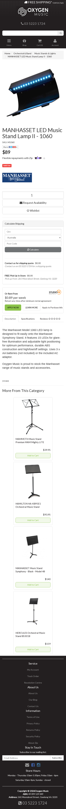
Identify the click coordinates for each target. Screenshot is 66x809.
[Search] (61, 33)
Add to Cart (33, 455)
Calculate (34, 249)
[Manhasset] (33, 177)
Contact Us (33, 706)
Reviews (44, 318)
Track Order (33, 676)
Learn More (31, 307)
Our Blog (33, 699)
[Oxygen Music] (33, 10)
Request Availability (34, 202)
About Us (33, 693)
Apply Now (13, 307)
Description (10, 318)
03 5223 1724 (34, 803)
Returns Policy (33, 730)
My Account (33, 669)
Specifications (28, 318)
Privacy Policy (33, 723)
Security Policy (33, 736)
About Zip (33, 743)
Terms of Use (33, 717)
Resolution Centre (33, 682)
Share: (6, 147)
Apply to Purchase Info (52, 307)
